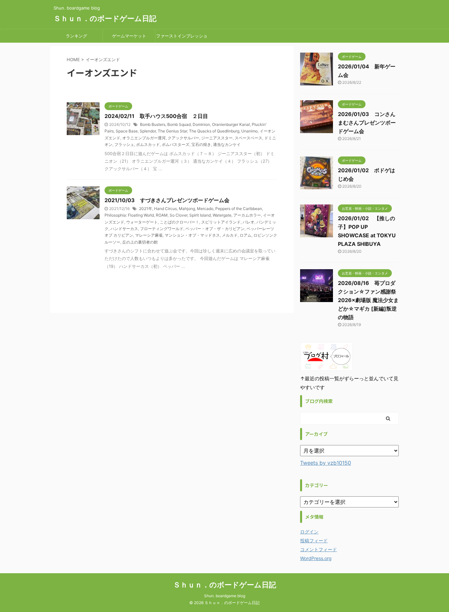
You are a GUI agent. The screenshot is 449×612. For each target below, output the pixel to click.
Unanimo (249, 131)
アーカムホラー (247, 215)
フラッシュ (124, 144)
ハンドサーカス (124, 228)
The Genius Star (172, 131)
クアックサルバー (183, 137)
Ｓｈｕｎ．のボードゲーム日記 (105, 18)
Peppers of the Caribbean (238, 208)
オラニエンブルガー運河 (144, 137)
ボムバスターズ (175, 144)
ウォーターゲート (142, 222)
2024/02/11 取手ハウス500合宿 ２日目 (156, 116)
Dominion (201, 124)
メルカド (230, 235)
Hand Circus (165, 208)
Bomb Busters (152, 124)
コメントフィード (318, 549)
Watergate (222, 215)
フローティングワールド (161, 228)
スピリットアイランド (221, 222)
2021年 (145, 208)
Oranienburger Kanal (231, 124)
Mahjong (187, 208)
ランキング (76, 35)
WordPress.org (316, 558)
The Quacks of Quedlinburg (214, 131)
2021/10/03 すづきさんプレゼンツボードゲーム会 (167, 200)
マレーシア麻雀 (149, 235)
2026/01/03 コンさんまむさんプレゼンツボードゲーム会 (367, 122)
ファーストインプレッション (181, 37)
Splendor (148, 131)
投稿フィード (314, 540)
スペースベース (248, 137)
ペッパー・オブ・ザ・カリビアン (215, 228)
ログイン (309, 531)
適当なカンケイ (227, 144)
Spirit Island (200, 215)
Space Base (127, 131)
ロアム (245, 235)
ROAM (162, 215)
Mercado (205, 208)
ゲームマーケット (129, 35)
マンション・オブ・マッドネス (192, 235)
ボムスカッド (148, 144)
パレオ (248, 222)
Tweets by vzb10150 (325, 462)
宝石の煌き (201, 144)
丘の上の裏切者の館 (140, 242)
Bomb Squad (179, 124)
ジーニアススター (217, 137)
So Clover (178, 215)
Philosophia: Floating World (129, 215)
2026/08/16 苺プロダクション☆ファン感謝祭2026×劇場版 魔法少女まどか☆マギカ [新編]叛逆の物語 (368, 300)
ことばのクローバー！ (179, 222)
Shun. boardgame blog (224, 595)
